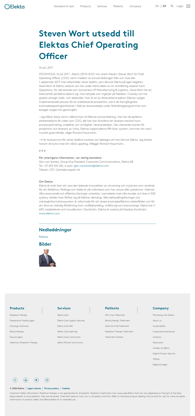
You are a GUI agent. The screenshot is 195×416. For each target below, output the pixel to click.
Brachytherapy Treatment (117, 321)
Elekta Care (62, 315)
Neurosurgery (16, 337)
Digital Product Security (164, 354)
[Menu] (188, 6)
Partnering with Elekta (163, 315)
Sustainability (159, 326)
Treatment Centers (114, 337)
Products (85, 6)
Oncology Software (19, 326)
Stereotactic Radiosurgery (22, 321)
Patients (118, 6)
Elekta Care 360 (65, 326)
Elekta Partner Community (70, 343)
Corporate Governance (164, 332)
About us (157, 321)
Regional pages (160, 365)
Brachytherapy (17, 332)
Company (135, 6)
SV (164, 6)
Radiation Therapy (18, 315)
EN (157, 6)
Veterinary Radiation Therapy (24, 343)
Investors (157, 337)
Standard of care (64, 6)
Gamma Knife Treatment (117, 326)
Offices (156, 359)
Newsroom (158, 343)
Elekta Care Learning (67, 332)
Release (43, 237)
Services (102, 6)
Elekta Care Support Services (71, 321)
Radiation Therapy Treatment (119, 332)
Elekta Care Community (69, 337)
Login (180, 6)
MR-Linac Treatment (115, 315)
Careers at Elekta (161, 348)
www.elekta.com (49, 213)
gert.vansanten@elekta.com (91, 166)
